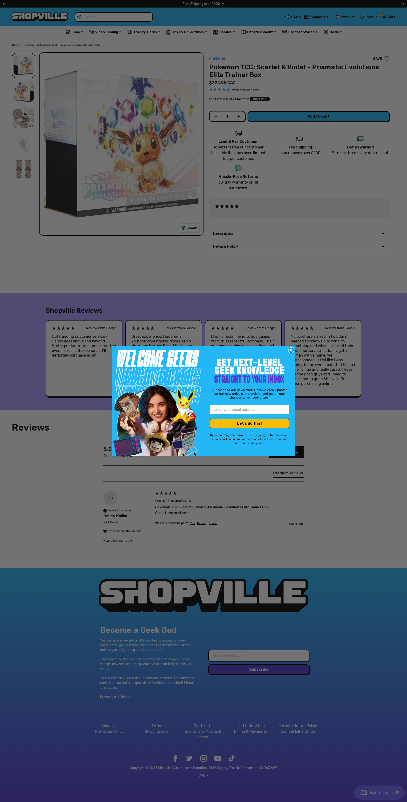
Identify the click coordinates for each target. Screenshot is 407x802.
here (261, 443)
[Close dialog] (291, 350)
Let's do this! (249, 423)
